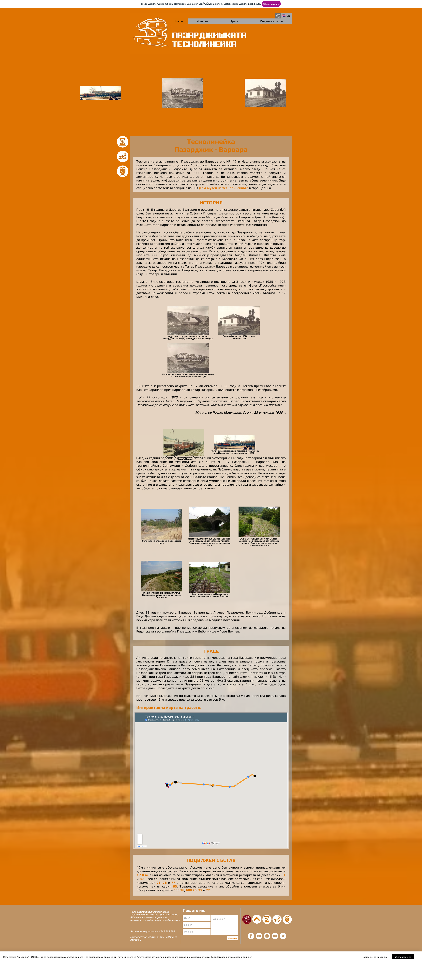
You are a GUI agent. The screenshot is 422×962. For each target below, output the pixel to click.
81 (284, 875)
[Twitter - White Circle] (283, 936)
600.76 (191, 890)
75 (159, 882)
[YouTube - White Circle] (259, 936)
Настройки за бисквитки (374, 956)
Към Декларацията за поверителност (231, 956)
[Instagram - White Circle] (267, 936)
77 (173, 882)
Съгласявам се (403, 956)
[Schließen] (418, 956)
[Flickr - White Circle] (275, 936)
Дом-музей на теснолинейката (223, 188)
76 (165, 882)
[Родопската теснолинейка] (278, 15)
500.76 (179, 890)
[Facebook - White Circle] (251, 936)
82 (142, 879)
